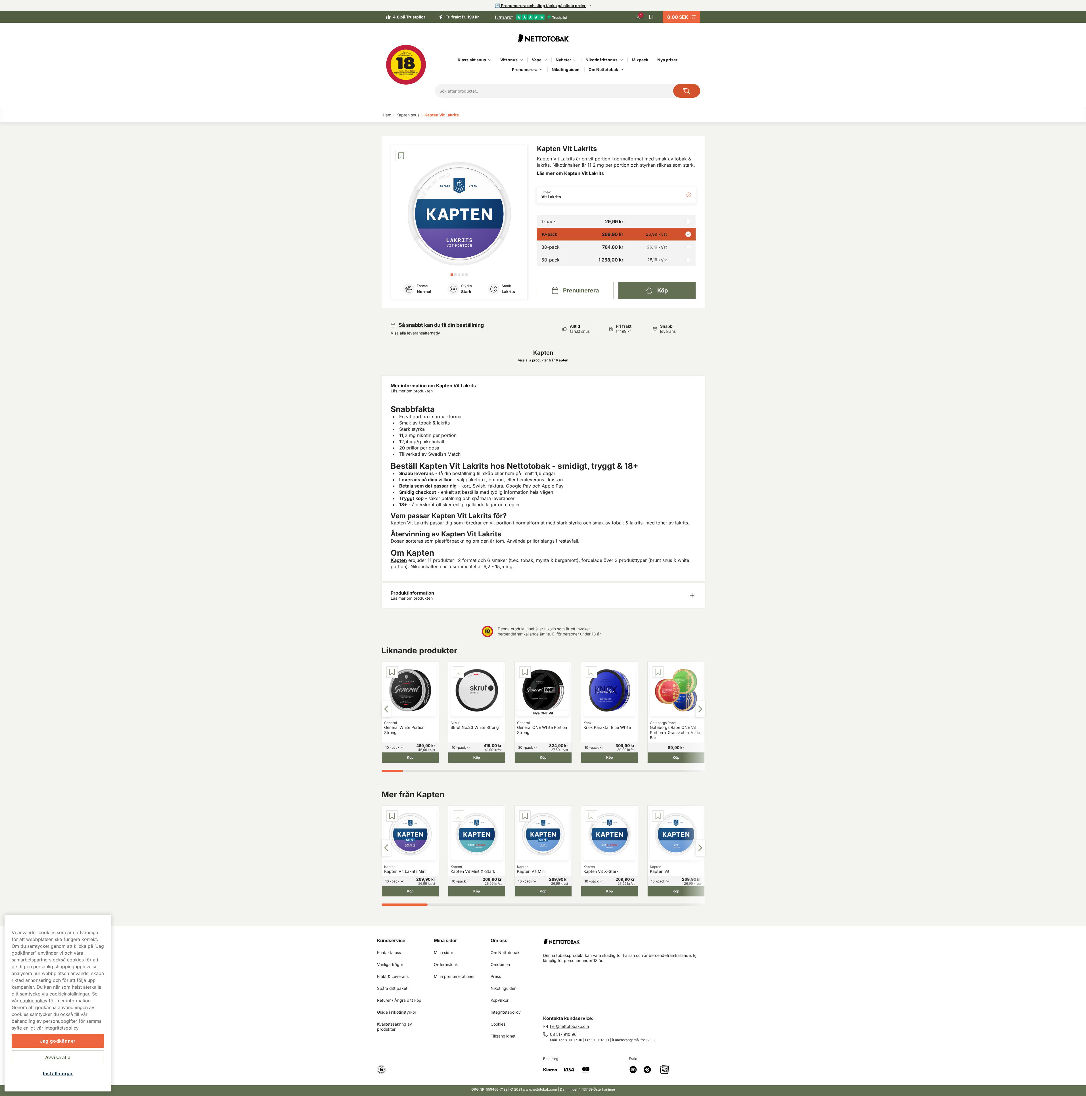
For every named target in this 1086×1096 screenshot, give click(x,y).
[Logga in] (637, 17)
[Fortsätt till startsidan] (626, 939)
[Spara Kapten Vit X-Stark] (591, 816)
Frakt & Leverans (393, 976)
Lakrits (508, 291)
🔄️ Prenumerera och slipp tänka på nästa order (540, 5)
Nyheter (563, 59)
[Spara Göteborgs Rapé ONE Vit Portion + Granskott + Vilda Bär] (658, 672)
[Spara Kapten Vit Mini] (525, 816)
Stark (466, 291)
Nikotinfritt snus (601, 59)
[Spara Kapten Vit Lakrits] (401, 155)
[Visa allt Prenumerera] (541, 69)
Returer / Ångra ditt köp (399, 1000)
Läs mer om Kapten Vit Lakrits (570, 173)
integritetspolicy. (62, 1028)
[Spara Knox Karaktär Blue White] (591, 672)
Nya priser (667, 59)
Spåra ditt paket (392, 988)
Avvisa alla (58, 1057)
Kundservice (391, 940)
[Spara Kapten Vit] (658, 816)
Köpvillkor (500, 1000)
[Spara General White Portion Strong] (392, 672)
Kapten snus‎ (407, 114)
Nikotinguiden (565, 69)
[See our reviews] (531, 17)
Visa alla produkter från (543, 360)
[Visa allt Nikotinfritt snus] (621, 59)
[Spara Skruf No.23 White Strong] (458, 672)
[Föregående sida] (386, 709)
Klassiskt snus (472, 59)
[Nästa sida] (700, 709)
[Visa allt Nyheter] (575, 59)
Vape (536, 59)
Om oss (499, 940)
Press (496, 976)
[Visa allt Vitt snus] (521, 59)
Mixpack (640, 59)
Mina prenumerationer (454, 976)
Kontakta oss (389, 952)
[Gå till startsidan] (543, 38)
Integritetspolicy (506, 1012)
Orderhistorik (446, 964)
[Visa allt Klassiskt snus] (489, 59)
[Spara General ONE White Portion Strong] (525, 672)
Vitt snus (509, 59)
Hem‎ (387, 114)
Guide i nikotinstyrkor (396, 1012)
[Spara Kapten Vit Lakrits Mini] (392, 816)
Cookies (498, 1024)
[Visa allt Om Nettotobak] (621, 69)
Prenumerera (524, 69)
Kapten (399, 560)
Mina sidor (445, 940)
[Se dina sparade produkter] (651, 17)
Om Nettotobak (603, 69)
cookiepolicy (33, 1000)
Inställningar (58, 1073)
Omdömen (500, 964)
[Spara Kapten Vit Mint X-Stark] (458, 816)
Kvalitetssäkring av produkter (395, 1027)
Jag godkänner (58, 1041)
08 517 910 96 (563, 1034)
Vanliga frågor (390, 964)
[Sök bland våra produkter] (686, 91)
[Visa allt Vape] (545, 59)
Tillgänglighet (503, 1036)
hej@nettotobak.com (569, 1026)
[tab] (452, 274)
